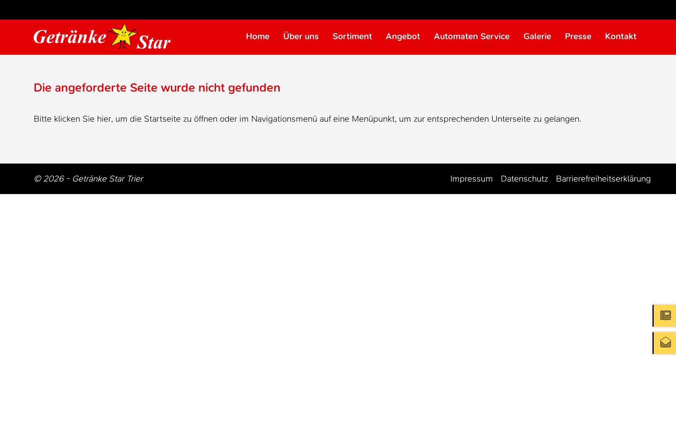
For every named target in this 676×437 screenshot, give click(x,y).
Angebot (403, 36)
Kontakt (620, 36)
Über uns (301, 36)
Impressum (471, 178)
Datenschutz (524, 178)
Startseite (162, 118)
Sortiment (352, 36)
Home (258, 36)
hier (104, 118)
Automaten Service (472, 36)
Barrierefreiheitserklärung (603, 178)
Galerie (537, 36)
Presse (578, 36)
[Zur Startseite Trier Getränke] (102, 36)
